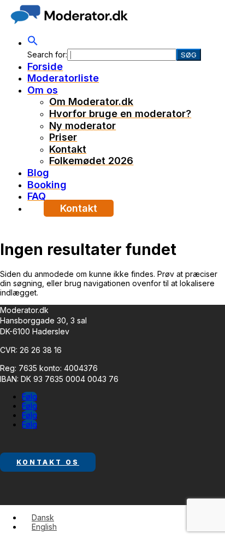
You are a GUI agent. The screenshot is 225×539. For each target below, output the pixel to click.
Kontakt (67, 149)
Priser (63, 137)
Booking (47, 184)
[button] (32, 42)
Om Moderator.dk (91, 101)
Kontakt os (47, 462)
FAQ (36, 196)
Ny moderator (82, 125)
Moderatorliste (63, 78)
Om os (42, 90)
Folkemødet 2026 (91, 160)
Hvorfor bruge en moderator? (120, 113)
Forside (45, 66)
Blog (38, 172)
